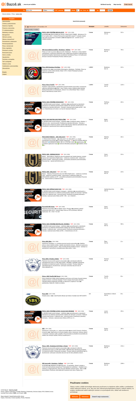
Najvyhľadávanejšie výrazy (16, 396)
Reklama (23, 391)
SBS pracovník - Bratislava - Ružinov (52, 363)
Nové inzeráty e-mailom (32, 29)
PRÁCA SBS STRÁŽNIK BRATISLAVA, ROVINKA (56, 224)
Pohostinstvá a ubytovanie (9, 41)
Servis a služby (6, 55)
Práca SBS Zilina (47, 241)
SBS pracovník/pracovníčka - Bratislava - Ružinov (56, 49)
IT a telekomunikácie (8, 30)
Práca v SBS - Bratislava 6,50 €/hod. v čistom (55, 346)
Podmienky (29, 391)
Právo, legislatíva (7, 48)
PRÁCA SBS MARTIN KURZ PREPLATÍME (54, 119)
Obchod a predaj (6, 37)
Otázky (7, 391)
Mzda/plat (91, 26)
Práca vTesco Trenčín (48, 84)
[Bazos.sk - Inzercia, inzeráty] (11, 5)
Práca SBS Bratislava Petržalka (51, 67)
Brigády (4, 72)
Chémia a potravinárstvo (9, 23)
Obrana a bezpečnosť (8, 39)
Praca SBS (45, 294)
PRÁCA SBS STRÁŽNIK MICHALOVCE (53, 32)
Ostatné (4, 74)
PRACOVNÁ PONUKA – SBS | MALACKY (53, 137)
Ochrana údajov (37, 391)
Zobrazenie (124, 26)
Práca (13, 14)
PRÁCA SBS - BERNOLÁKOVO (51, 154)
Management (6, 35)
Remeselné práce (7, 52)
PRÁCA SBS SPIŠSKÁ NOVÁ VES (51, 189)
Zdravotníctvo (6, 68)
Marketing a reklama (7, 32)
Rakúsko (27, 398)
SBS (43, 328)
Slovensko (8, 398)
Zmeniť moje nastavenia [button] (100, 396)
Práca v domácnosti (7, 46)
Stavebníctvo (5, 57)
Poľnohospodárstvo (7, 43)
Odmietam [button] (85, 396)
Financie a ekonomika (8, 28)
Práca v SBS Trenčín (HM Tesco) (51, 276)
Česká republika (15, 398)
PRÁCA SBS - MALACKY (49, 172)
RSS (43, 391)
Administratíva (6, 21)
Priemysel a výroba (7, 50)
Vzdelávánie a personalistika (10, 66)
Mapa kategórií (5, 396)
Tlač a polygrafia (6, 61)
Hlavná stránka (6, 14)
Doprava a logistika (7, 26)
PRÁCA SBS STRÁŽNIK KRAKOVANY (53, 102)
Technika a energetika (8, 59)
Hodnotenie (12, 391)
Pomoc (3, 391)
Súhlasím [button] (75, 396)
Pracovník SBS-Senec (48, 206)
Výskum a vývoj (6, 64)
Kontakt (18, 391)
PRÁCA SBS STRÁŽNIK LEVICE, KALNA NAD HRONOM (58, 311)
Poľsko (23, 398)
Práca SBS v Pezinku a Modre (50, 259)
